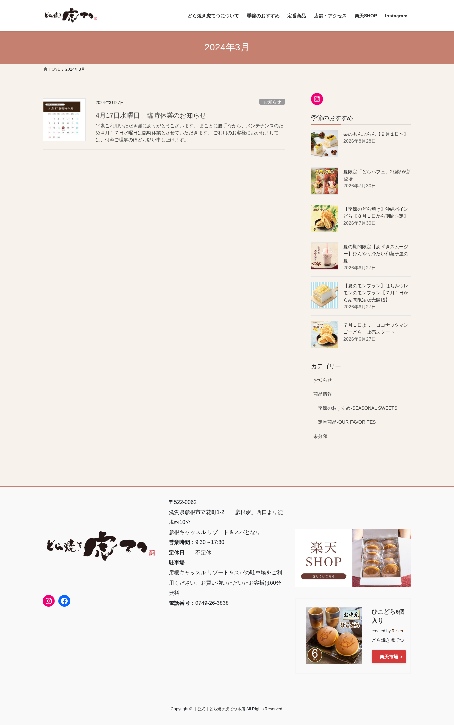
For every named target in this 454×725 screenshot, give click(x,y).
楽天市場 (389, 656)
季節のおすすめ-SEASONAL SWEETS (357, 408)
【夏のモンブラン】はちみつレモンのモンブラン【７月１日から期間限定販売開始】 (375, 292)
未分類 (320, 436)
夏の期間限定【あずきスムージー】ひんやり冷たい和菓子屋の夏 (375, 253)
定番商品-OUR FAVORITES (347, 422)
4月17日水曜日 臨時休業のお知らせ (151, 115)
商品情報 (322, 394)
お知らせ (272, 101)
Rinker (397, 631)
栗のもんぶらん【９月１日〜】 (375, 134)
